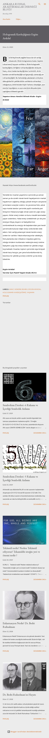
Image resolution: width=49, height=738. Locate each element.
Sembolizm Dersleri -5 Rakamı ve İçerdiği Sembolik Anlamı (20, 478)
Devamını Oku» (40, 433)
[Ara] (39, 4)
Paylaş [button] (6, 296)
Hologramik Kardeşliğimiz (14, 292)
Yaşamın (30, 292)
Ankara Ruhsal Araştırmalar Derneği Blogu (20, 6)
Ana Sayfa (6, 19)
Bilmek (25, 289)
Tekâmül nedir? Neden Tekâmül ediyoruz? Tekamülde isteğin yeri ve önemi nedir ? (21, 551)
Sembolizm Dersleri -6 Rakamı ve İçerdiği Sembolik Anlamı (20, 406)
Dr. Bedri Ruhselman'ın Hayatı (19, 694)
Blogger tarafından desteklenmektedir (26, 732)
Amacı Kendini (15, 289)
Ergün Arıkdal (34, 289)
